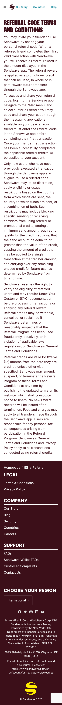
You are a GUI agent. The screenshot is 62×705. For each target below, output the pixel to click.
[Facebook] (19, 612)
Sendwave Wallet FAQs (21, 560)
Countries (39, 7)
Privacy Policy (14, 489)
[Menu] (5, 7)
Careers (10, 534)
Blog (7, 515)
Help (54, 7)
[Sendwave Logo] (12, 7)
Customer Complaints (20, 566)
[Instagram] (31, 612)
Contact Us (12, 572)
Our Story (22, 7)
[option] (26, 587)
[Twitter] (25, 612)
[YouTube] (42, 612)
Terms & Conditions (19, 483)
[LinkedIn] (37, 612)
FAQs (8, 553)
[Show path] (26, 467)
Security (10, 521)
